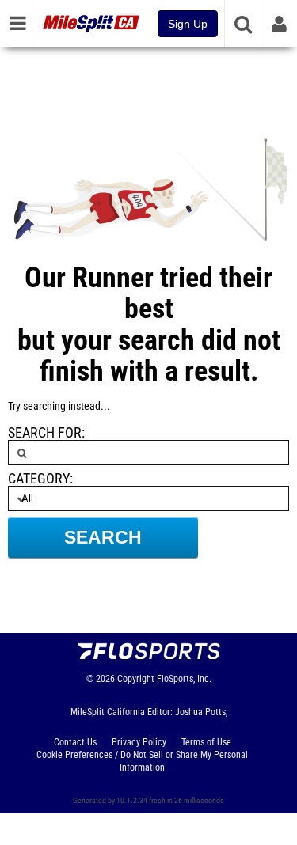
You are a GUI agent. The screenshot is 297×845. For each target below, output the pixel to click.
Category (39, 479)
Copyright (135, 678)
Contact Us (75, 742)
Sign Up (188, 23)
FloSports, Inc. (184, 678)
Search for (45, 433)
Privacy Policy (139, 742)
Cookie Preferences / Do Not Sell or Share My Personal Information (142, 761)
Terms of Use (206, 742)
